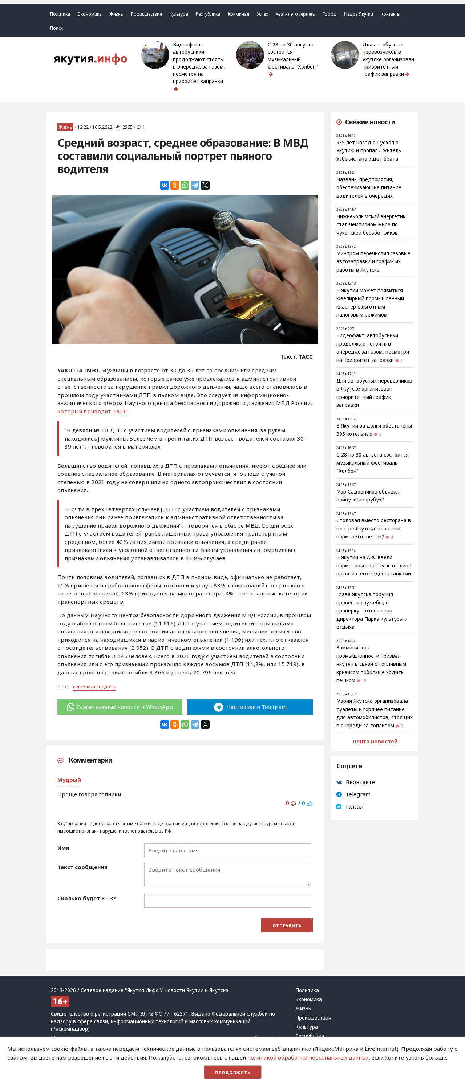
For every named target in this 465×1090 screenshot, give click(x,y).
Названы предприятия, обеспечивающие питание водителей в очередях (368, 187)
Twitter (354, 806)
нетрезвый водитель (94, 687)
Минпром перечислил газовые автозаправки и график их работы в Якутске (373, 261)
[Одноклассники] (174, 185)
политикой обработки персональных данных (308, 1057)
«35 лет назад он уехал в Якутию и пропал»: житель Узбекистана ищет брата (368, 150)
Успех (262, 14)
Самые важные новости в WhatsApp (124, 706)
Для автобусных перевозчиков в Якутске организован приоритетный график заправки (388, 59)
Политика (60, 14)
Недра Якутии (358, 14)
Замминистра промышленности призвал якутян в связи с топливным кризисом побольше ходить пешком (371, 664)
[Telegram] (195, 185)
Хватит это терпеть (295, 14)
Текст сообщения (82, 867)
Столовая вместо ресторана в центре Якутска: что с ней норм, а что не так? (373, 528)
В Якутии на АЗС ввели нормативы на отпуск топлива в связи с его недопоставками (373, 565)
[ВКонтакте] (164, 185)
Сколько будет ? (86, 898)
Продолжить (232, 1072)
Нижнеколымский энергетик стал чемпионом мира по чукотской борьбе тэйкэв (370, 224)
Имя (63, 847)
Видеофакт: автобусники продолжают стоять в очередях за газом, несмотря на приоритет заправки (199, 62)
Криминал (238, 14)
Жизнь (116, 14)
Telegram (358, 794)
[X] (205, 185)
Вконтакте (360, 781)
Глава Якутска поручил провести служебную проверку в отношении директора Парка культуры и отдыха (372, 610)
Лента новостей (375, 741)
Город (329, 14)
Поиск (56, 28)
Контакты (390, 14)
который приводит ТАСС (92, 411)
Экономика (90, 14)
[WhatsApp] (185, 185)
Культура (179, 14)
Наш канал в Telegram (256, 706)
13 (364, 680)
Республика (208, 14)
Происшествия (146, 14)
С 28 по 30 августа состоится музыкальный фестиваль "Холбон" (293, 55)
